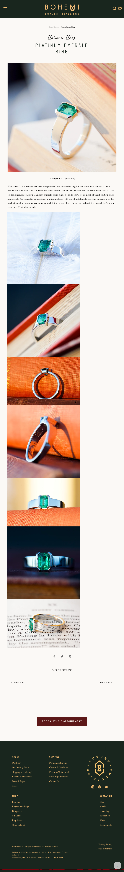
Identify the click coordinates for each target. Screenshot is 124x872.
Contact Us (54, 781)
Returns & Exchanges (22, 776)
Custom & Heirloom (58, 767)
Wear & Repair (19, 781)
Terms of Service (104, 848)
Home (51, 27)
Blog (102, 801)
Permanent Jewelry (58, 762)
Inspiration (105, 815)
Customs (56, 27)
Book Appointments (58, 776)
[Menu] (5, 8)
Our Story (16, 762)
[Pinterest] (99, 786)
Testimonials (106, 824)
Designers (16, 811)
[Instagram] (92, 786)
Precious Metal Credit (59, 772)
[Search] (114, 8)
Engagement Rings (20, 806)
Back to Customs (62, 670)
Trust (14, 785)
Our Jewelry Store (20, 767)
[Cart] (119, 8)
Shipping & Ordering (21, 772)
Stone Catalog (18, 824)
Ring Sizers (17, 820)
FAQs (102, 820)
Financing (104, 811)
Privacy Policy (105, 844)
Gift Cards (16, 815)
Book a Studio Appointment (62, 721)
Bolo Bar (16, 801)
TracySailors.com (51, 846)
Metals (103, 806)
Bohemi (21, 846)
